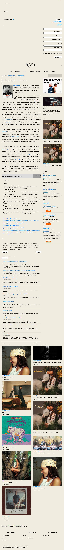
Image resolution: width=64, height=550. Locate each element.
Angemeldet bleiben (8, 19)
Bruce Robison (34, 243)
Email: (59, 43)
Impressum (23, 547)
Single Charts (46, 163)
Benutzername (7, 3)
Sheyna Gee (45, 203)
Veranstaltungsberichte (37, 451)
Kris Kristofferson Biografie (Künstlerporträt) (12, 218)
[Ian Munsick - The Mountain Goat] (16, 430)
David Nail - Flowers (6, 518)
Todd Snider (13, 245)
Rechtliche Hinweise (16, 547)
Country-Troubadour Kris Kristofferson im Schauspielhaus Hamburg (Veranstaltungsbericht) (21, 230)
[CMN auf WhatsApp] (55, 76)
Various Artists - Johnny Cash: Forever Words (12, 317)
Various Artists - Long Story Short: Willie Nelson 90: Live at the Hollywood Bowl (19, 270)
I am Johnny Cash (6, 333)
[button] (18, 71)
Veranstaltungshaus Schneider (49, 206)
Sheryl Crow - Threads (7, 310)
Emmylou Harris (9, 119)
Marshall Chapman (18, 247)
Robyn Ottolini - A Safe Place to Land (9, 482)
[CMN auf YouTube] (58, 76)
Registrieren (59, 24)
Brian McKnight (5, 249)
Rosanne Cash (18, 159)
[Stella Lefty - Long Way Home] (16, 360)
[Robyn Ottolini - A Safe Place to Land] (16, 465)
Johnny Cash (35, 100)
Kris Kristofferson (16, 85)
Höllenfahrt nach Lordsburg (8, 301)
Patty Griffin (24, 245)
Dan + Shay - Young (6, 412)
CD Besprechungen (6, 375)
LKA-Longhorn (46, 231)
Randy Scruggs (37, 241)
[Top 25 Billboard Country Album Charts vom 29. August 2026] (52, 129)
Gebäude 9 (45, 192)
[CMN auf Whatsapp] (56, 525)
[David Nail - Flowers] (16, 500)
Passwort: (58, 35)
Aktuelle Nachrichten (37, 360)
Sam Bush (18, 245)
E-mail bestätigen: (57, 47)
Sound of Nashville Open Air (49, 215)
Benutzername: (57, 31)
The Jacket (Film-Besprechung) (9, 228)
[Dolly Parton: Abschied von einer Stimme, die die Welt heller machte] (47, 352)
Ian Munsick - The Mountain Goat (9, 447)
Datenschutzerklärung (6, 547)
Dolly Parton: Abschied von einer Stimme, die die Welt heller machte (47, 362)
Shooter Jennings (20, 241)
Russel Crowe (35, 247)
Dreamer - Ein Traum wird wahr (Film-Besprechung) (13, 227)
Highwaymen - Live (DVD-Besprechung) (11, 225)
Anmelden (5, 258)
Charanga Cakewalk (27, 247)
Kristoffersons (10, 149)
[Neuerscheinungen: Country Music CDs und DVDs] (52, 101)
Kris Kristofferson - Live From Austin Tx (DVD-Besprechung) (15, 223)
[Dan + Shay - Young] (16, 395)
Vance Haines (12, 249)
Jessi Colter (31, 245)
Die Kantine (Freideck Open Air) (49, 218)
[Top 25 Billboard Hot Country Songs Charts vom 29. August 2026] (52, 153)
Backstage (45, 178)
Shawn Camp (19, 249)
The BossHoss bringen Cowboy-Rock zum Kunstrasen (44, 452)
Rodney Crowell (6, 245)
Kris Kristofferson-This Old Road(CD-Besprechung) (13, 222)
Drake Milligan (46, 228)
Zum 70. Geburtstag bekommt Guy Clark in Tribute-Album (15, 261)
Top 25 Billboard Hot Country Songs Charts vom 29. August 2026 (46, 397)
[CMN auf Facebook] (50, 76)
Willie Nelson (7, 163)
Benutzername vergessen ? (56, 22)
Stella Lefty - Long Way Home (8, 377)
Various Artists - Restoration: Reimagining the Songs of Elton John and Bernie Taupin (20, 325)
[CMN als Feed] (60, 76)
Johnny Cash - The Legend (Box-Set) (10, 286)
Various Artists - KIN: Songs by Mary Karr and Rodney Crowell (15, 294)
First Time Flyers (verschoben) (49, 175)
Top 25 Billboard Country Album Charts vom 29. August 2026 (45, 432)
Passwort (6, 11)
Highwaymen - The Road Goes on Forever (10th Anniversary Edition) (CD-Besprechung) (21, 220)
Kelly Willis (27, 243)
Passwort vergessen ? (57, 21)
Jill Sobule (11, 247)
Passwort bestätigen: (56, 39)
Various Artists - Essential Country (10, 277)
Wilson (29, 154)
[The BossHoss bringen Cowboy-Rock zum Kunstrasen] (47, 443)
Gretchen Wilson (29, 241)
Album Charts (46, 139)
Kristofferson (9, 122)
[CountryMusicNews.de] (31, 65)
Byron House (37, 245)
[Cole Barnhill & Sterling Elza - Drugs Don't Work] (52, 85)
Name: (59, 27)
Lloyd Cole (5, 247)
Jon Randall (21, 243)
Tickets (48, 210)
